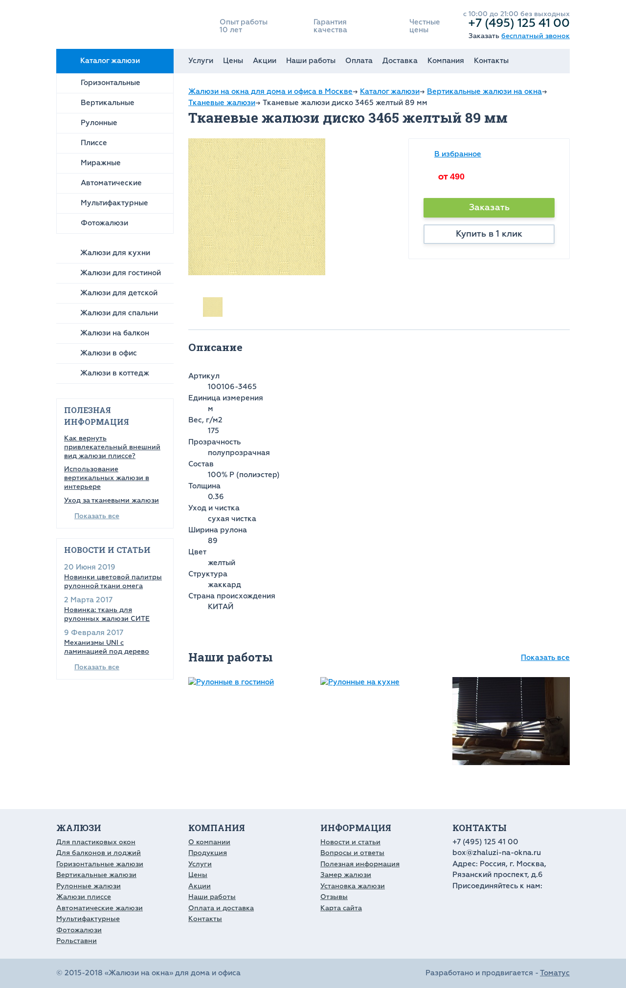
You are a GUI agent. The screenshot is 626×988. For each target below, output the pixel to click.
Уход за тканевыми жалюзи (111, 500)
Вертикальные (107, 103)
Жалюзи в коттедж (114, 373)
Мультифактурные (114, 203)
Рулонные (99, 123)
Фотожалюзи (104, 223)
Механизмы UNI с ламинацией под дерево (106, 647)
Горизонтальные (110, 83)
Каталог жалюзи (110, 61)
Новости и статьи (350, 842)
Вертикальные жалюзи (96, 875)
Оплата (359, 61)
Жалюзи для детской (118, 293)
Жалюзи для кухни (115, 253)
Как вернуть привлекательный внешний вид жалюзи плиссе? (112, 447)
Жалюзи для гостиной (120, 273)
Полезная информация (360, 864)
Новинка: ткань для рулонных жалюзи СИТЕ (107, 614)
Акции (264, 61)
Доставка (400, 61)
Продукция (207, 853)
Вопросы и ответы (352, 853)
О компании (209, 842)
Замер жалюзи (345, 875)
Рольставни (76, 941)
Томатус (555, 973)
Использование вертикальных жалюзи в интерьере (106, 478)
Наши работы (310, 61)
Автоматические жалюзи (99, 908)
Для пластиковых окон (95, 842)
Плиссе (94, 143)
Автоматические (111, 183)
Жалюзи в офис (108, 353)
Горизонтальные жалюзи (99, 864)
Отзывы (334, 897)
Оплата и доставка (221, 908)
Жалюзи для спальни (119, 313)
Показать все (96, 516)
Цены (233, 61)
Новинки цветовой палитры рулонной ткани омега (113, 581)
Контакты (491, 61)
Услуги (200, 61)
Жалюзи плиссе (83, 897)
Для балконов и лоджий (98, 853)
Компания (445, 61)
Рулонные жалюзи (88, 886)
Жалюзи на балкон (114, 333)
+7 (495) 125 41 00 (519, 23)
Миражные (101, 163)
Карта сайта (341, 908)
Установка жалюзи (352, 886)
